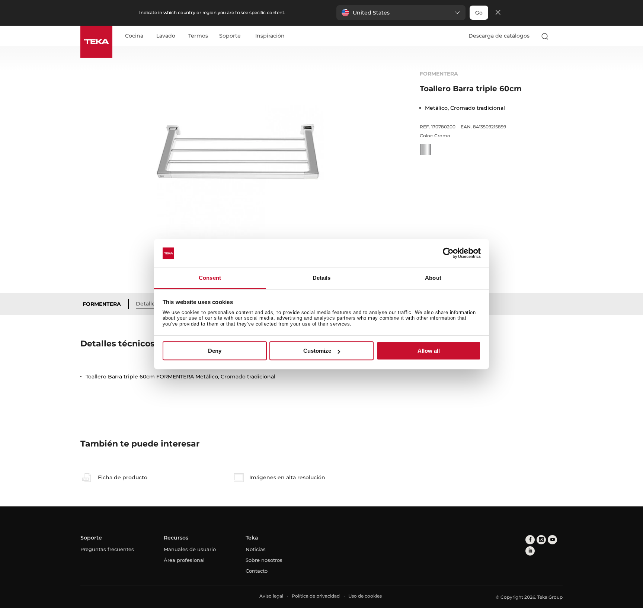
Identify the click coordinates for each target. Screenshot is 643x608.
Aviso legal (271, 596)
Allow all (429, 351)
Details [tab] (322, 278)
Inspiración (270, 36)
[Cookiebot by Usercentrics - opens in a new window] (448, 253)
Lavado (165, 36)
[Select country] (559, 36)
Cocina (134, 36)
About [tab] (433, 278)
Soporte (230, 36)
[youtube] (552, 539)
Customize (317, 351)
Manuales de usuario (190, 549)
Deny (214, 351)
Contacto (257, 571)
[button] (401, 12)
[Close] (498, 12)
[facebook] (530, 539)
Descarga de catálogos (499, 35)
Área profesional (184, 560)
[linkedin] (530, 551)
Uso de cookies (365, 596)
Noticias (256, 549)
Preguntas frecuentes (107, 549)
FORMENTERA (102, 304)
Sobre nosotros (264, 560)
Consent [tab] (210, 278)
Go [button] (479, 12)
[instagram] (541, 539)
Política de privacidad (316, 596)
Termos (198, 36)
